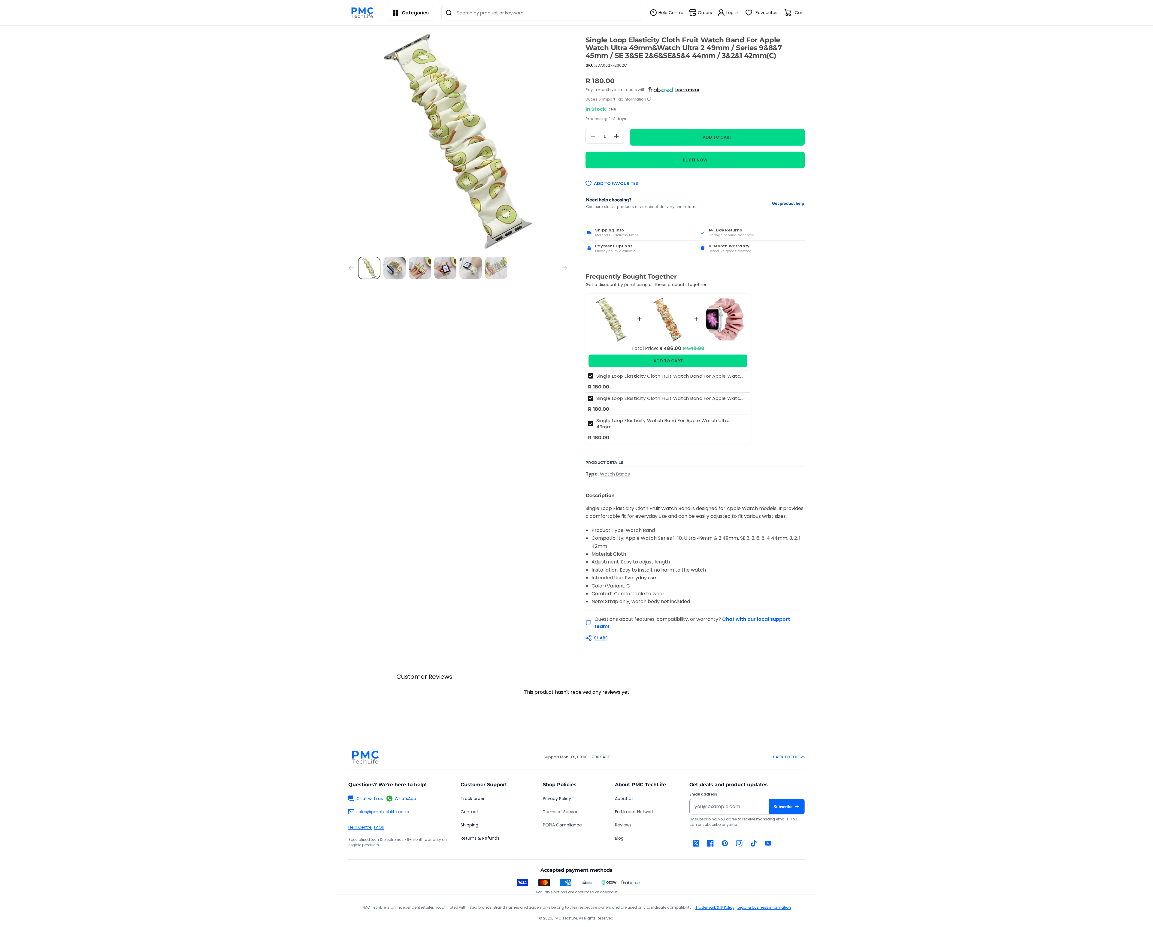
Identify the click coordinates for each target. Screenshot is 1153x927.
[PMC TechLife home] (365, 757)
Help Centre (360, 827)
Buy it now (695, 160)
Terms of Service (561, 812)
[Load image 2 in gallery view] (394, 268)
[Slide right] (564, 267)
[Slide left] (351, 267)
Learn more (687, 89)
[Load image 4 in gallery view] (445, 268)
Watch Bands (615, 474)
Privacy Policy (557, 799)
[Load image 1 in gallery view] (369, 268)
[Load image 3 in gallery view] (420, 268)
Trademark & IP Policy (714, 907)
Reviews (623, 825)
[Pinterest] (724, 843)
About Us (624, 799)
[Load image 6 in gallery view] (496, 268)
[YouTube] (768, 843)
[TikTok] (753, 843)
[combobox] (541, 12)
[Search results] (448, 12)
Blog (619, 838)
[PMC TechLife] (364, 13)
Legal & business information (764, 907)
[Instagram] (739, 843)
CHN (612, 109)
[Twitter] (696, 843)
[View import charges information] (649, 99)
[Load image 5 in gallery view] (470, 268)
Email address (703, 794)
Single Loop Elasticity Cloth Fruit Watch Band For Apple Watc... (669, 376)
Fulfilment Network (634, 812)
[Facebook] (710, 843)
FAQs (379, 827)
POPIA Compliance (562, 825)
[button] (692, 638)
